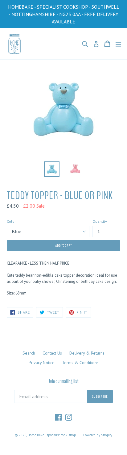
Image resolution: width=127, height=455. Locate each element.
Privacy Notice (42, 362)
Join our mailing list (64, 381)
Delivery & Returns (86, 353)
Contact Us (52, 353)
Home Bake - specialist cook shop (51, 435)
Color (11, 221)
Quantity (99, 221)
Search (29, 353)
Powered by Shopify (97, 435)
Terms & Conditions (80, 362)
